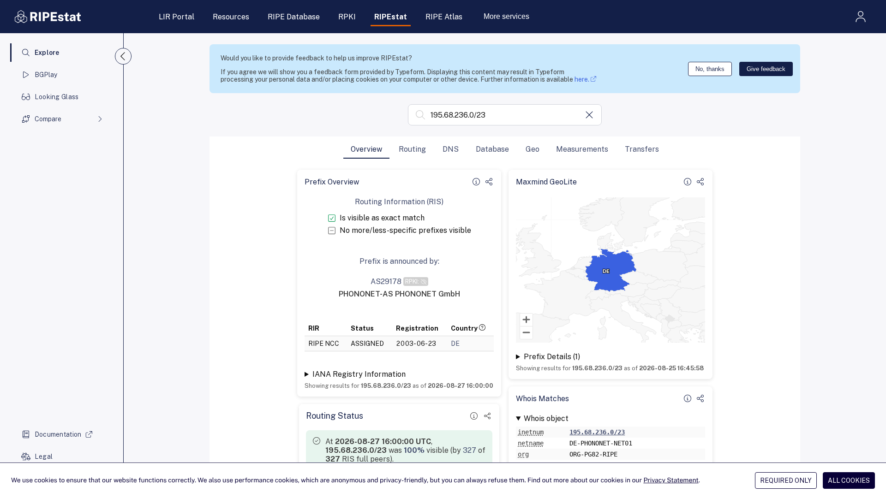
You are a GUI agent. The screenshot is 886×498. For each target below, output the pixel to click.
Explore (47, 52)
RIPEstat (390, 16)
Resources (231, 16)
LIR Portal (176, 16)
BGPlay (46, 74)
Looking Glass (57, 97)
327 (469, 450)
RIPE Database (294, 16)
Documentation (58, 434)
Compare (48, 119)
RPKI (347, 16)
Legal (44, 456)
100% (414, 450)
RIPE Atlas (443, 16)
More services (506, 16)
